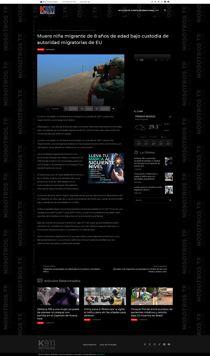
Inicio (39, 30)
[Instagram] (158, 2)
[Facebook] (152, 2)
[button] (165, 10)
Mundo (44, 30)
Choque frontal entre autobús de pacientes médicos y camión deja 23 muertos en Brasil (152, 312)
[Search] (170, 200)
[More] (113, 108)
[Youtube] (168, 2)
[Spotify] (165, 2)
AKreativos (101, 354)
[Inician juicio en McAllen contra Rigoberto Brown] (169, 190)
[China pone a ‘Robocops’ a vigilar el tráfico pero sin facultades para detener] (169, 177)
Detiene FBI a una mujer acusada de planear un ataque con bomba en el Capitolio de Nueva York (58, 314)
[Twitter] (155, 2)
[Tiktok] (161, 2)
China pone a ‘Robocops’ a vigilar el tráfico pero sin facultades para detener (145, 176)
